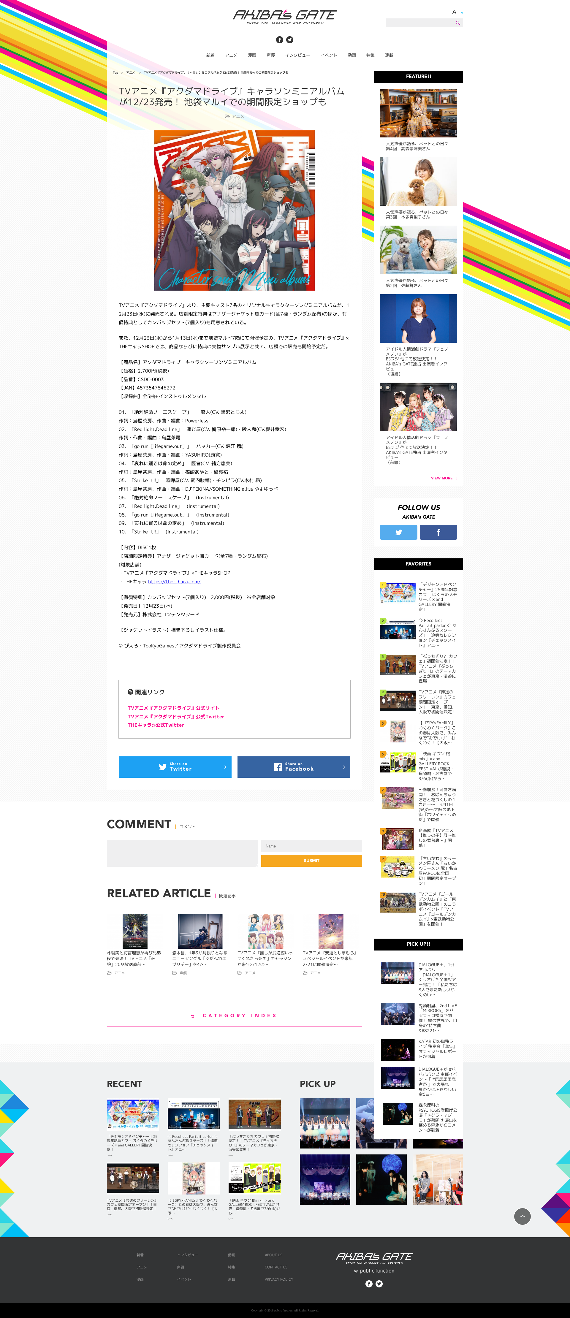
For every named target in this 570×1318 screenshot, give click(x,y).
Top (115, 72)
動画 (352, 55)
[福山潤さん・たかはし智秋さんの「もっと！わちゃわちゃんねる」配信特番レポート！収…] (438, 1180)
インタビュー (297, 55)
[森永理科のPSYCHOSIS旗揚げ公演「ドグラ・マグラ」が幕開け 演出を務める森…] (381, 1180)
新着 (210, 55)
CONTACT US (276, 1267)
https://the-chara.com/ (174, 581)
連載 (389, 55)
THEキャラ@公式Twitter (156, 725)
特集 (370, 55)
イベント (329, 55)
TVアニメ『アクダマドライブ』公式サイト (174, 708)
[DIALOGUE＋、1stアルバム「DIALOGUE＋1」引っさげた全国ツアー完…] (325, 1123)
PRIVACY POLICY (279, 1279)
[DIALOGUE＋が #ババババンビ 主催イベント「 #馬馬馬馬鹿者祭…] (325, 1180)
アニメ (231, 55)
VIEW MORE (442, 478)
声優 (271, 55)
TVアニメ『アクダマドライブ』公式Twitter (176, 716)
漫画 (252, 55)
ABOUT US (273, 1254)
